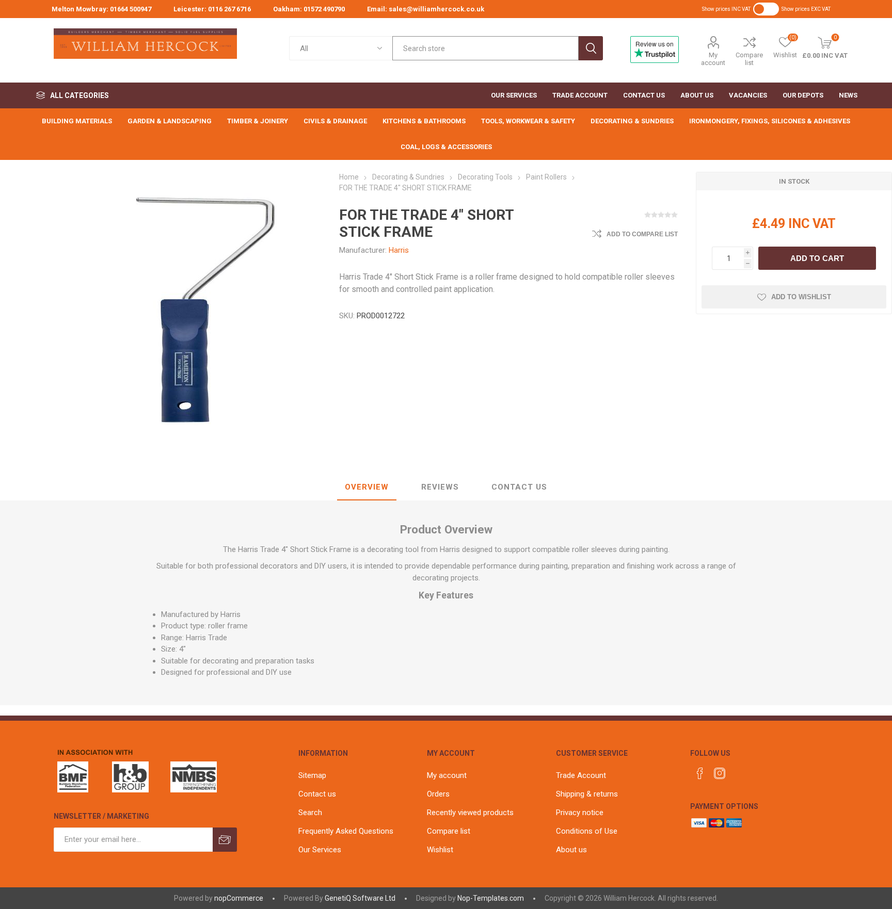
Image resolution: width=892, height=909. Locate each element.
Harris (399, 250)
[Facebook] (700, 773)
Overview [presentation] (367, 487)
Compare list (749, 59)
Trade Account (581, 775)
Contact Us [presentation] (519, 487)
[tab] (366, 487)
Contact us (317, 794)
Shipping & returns (587, 794)
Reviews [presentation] (440, 487)
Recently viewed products (470, 812)
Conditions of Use (586, 831)
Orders (438, 794)
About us (571, 849)
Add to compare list (642, 234)
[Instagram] (719, 773)
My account (713, 59)
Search (591, 48)
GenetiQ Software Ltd (360, 898)
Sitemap (312, 775)
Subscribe (225, 839)
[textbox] (485, 48)
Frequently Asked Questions (345, 831)
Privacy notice (579, 812)
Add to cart (817, 258)
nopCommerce (238, 898)
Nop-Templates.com (490, 898)
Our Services (319, 849)
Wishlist (440, 849)
